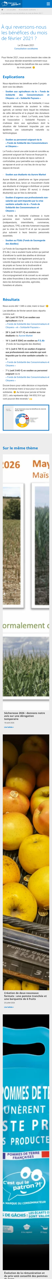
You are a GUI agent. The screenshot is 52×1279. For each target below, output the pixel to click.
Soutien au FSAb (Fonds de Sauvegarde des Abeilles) (25, 242)
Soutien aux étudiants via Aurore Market (26, 174)
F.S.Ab (41, 340)
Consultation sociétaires (26, 48)
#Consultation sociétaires (27, 10)
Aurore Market (26, 335)
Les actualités (11, 10)
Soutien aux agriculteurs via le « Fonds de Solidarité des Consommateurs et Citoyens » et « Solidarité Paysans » (27, 95)
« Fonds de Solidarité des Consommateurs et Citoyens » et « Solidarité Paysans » (27, 326)
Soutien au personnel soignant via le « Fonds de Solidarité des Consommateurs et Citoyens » (27, 143)
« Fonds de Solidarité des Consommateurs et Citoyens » (27, 364)
